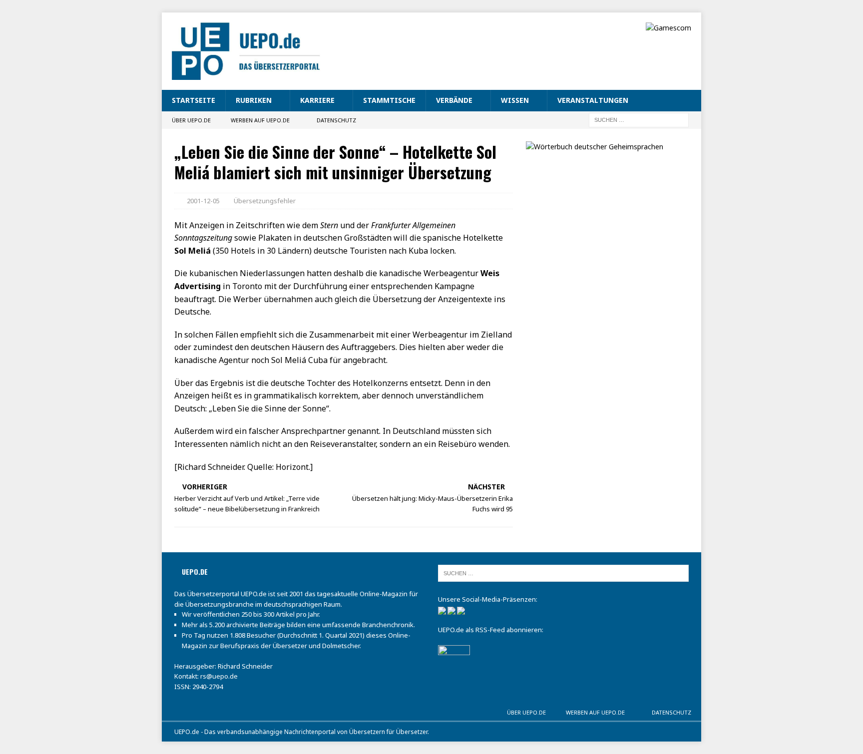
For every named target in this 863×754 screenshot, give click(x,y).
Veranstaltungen (592, 100)
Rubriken (254, 100)
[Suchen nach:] (639, 119)
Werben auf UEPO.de (260, 120)
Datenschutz (336, 120)
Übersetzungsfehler (265, 200)
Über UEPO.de (191, 120)
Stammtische (389, 100)
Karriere (317, 100)
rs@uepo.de (219, 676)
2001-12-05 (203, 200)
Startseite (193, 100)
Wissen (515, 100)
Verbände (454, 100)
